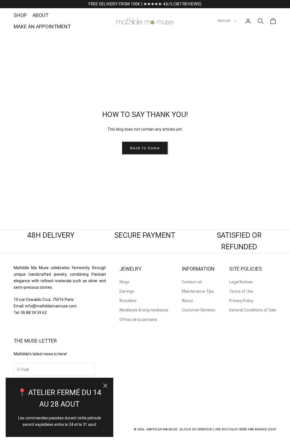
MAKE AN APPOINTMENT (42, 26)
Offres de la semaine (138, 319)
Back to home (144, 148)
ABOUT (40, 15)
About (187, 300)
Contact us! (192, 282)
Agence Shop (265, 429)
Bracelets (128, 300)
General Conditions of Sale (252, 310)
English (224, 21)
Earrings (127, 291)
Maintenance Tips (198, 291)
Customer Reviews (199, 310)
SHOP (20, 15)
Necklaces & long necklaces (144, 310)
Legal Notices (241, 282)
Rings (124, 282)
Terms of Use (241, 291)
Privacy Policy (241, 300)
